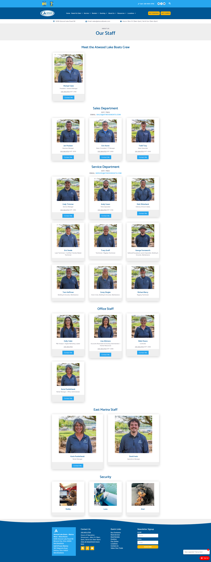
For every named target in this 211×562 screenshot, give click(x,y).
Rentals (94, 13)
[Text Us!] (204, 558)
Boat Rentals (115, 537)
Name (139, 532)
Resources (121, 13)
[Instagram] (161, 3)
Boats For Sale (76, 13)
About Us (111, 13)
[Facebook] (159, 3)
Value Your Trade (117, 548)
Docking (102, 13)
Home (68, 13)
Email (139, 539)
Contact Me (69, 97)
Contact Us (115, 546)
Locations (131, 13)
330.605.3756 (86, 532)
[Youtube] (164, 3)
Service (86, 13)
